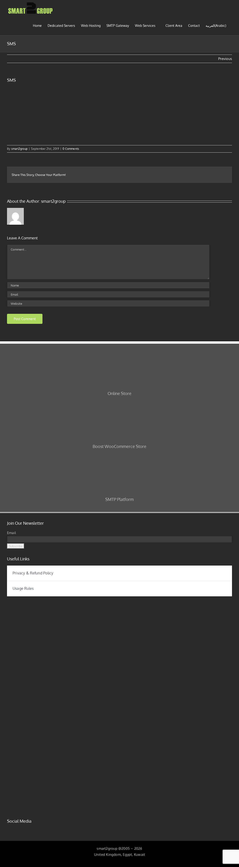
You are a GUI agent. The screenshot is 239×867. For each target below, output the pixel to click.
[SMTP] (119, 456)
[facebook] (8, 830)
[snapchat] (38, 830)
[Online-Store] (119, 350)
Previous (225, 58)
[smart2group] (100, 603)
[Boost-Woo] (119, 403)
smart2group (19, 148)
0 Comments (71, 148)
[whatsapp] (46, 830)
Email (11, 533)
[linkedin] (23, 830)
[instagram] (15, 830)
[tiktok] (31, 830)
